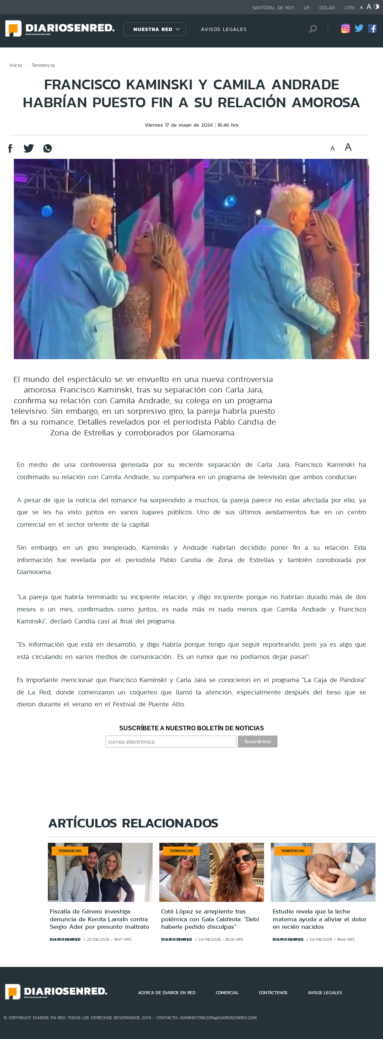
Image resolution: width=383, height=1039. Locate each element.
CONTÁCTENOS (273, 992)
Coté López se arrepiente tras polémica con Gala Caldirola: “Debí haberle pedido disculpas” (210, 919)
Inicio (15, 65)
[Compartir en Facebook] (10, 151)
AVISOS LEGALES (224, 29)
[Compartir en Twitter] (28, 151)
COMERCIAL (227, 992)
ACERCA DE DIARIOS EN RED (167, 992)
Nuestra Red (153, 29)
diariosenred (65, 939)
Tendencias (70, 851)
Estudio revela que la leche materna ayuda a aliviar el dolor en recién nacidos (320, 919)
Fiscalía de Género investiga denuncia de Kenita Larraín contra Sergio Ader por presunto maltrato (99, 919)
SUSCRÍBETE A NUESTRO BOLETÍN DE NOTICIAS (191, 728)
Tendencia (43, 65)
